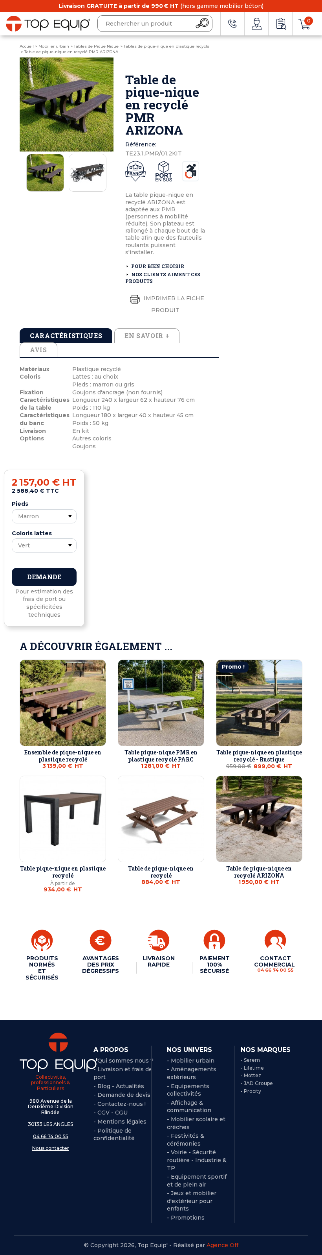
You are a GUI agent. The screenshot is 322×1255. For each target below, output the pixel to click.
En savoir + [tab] (146, 335)
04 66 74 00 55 (50, 1136)
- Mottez (251, 1075)
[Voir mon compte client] (256, 23)
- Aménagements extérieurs (191, 1073)
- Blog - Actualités (118, 1086)
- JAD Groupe (257, 1083)
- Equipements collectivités (188, 1090)
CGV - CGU (112, 1112)
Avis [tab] (38, 350)
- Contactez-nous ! (119, 1103)
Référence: (140, 144)
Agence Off (222, 1245)
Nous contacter (50, 1148)
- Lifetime (252, 1068)
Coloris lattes (32, 533)
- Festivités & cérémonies (185, 1139)
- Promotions (186, 1217)
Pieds (20, 503)
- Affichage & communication (189, 1106)
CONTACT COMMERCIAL (275, 964)
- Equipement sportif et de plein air (197, 1180)
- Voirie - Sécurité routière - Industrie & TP (197, 1160)
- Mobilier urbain (190, 1060)
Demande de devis (44, 579)
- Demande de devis (121, 1094)
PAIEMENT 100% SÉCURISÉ (214, 964)
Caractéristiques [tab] (66, 335)
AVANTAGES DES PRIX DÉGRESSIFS (100, 964)
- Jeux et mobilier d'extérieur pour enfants (191, 1201)
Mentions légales (121, 1121)
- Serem (250, 1060)
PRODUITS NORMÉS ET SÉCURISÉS (42, 968)
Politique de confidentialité (114, 1134)
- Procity (251, 1091)
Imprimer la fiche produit (173, 304)
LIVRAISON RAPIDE (159, 961)
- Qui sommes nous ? (123, 1060)
